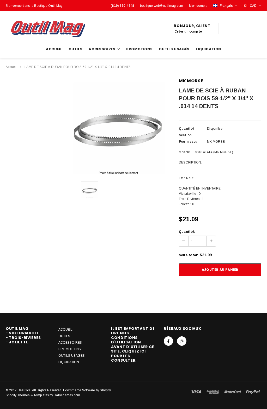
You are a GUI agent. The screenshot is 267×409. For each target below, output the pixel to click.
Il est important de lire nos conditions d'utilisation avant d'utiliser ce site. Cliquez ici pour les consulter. (133, 344)
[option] (118, 127)
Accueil (11, 67)
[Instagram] (181, 341)
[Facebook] (168, 341)
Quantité (186, 128)
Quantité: (187, 232)
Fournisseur (189, 141)
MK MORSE (191, 81)
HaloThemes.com (67, 395)
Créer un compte (188, 31)
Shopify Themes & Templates (27, 395)
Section (185, 135)
